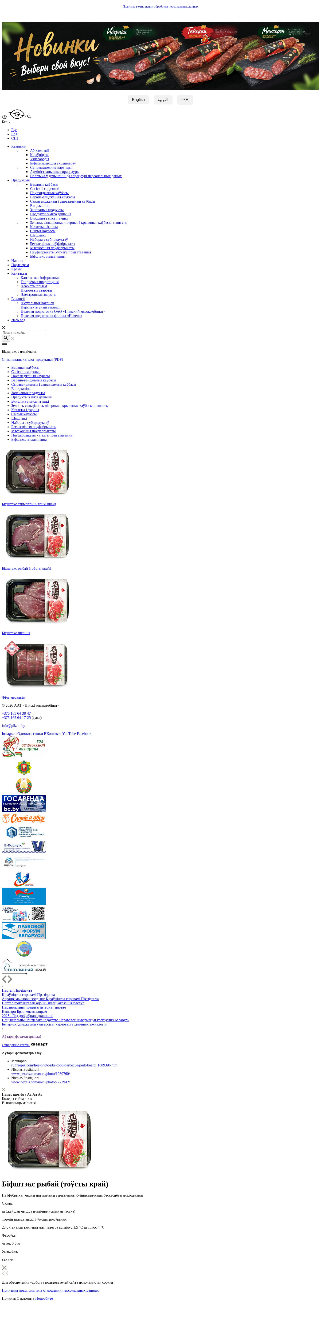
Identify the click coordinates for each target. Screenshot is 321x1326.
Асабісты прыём (34, 286)
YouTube (69, 734)
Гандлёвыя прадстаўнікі (40, 282)
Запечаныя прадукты (47, 210)
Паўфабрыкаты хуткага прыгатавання (60, 252)
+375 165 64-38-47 (16, 713)
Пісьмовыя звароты (36, 290)
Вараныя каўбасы (44, 184)
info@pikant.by (13, 726)
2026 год (18, 320)
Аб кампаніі (39, 150)
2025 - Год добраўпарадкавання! (27, 1016)
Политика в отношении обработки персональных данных (161, 6)
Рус (14, 130)
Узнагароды (39, 159)
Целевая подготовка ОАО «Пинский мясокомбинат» (63, 311)
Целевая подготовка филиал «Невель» (51, 316)
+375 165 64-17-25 (16, 718)
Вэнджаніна (39, 206)
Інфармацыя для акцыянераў (53, 163)
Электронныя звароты (38, 294)
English (138, 100)
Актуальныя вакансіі (37, 303)
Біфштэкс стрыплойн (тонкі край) (29, 504)
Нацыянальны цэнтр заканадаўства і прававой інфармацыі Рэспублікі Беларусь (65, 1020)
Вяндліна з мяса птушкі (49, 218)
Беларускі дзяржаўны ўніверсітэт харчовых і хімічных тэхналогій (54, 1024)
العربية (163, 100)
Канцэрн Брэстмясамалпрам (24, 1012)
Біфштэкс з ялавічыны (48, 256)
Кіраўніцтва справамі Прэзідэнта (28, 995)
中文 (185, 100)
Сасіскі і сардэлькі (44, 189)
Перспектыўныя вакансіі (40, 307)
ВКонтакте (52, 734)
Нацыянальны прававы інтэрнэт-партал (34, 1007)
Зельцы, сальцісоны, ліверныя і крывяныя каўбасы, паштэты (78, 222)
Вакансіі (18, 299)
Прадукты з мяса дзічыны (50, 214)
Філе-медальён (13, 697)
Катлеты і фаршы (44, 227)
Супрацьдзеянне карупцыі (51, 167)
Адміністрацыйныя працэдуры (54, 172)
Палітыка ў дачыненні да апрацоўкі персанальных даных (76, 176)
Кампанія (18, 146)
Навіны (17, 261)
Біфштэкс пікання (16, 633)
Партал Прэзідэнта (17, 990)
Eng (14, 134)
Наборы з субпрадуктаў (49, 239)
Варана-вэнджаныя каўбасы (52, 197)
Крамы (16, 269)
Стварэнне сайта (16, 1045)
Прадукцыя (20, 180)
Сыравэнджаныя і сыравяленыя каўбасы (62, 201)
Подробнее (44, 1298)
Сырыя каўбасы (42, 231)
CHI (14, 138)
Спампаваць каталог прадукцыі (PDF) (32, 359)
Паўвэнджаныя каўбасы (49, 193)
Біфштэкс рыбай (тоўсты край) (26, 568)
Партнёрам (20, 265)
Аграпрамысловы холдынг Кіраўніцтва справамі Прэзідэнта (50, 999)
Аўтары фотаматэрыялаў (22, 1036)
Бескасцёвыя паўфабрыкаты (52, 244)
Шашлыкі (38, 235)
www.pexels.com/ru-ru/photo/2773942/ (40, 1082)
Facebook (84, 734)
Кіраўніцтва (39, 155)
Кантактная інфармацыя (40, 278)
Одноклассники (30, 734)
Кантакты (19, 273)
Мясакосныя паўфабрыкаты (52, 248)
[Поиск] (6, 338)
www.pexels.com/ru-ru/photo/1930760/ (40, 1074)
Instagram (9, 734)
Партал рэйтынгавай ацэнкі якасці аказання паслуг (43, 1003)
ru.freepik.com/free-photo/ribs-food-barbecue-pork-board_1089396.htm (64, 1065)
